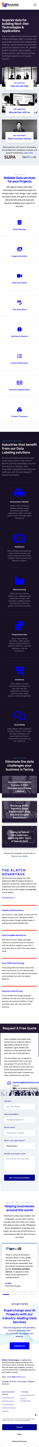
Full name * (8, 1101)
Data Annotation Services (8, 1393)
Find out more (7, 898)
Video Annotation (8, 1401)
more (19, 225)
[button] (36, 1415)
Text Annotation (8, 1404)
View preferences (19, 1441)
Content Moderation (27, 1395)
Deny (20, 1434)
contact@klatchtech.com (16, 1377)
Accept (19, 1427)
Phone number (9, 1127)
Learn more (28, 153)
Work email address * (12, 1114)
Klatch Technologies (19, 1382)
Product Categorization (25, 1400)
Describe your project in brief (15, 1154)
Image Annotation (8, 1398)
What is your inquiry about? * (15, 1141)
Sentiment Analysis (9, 1408)
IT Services (24, 1392)
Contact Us (19, 1346)
